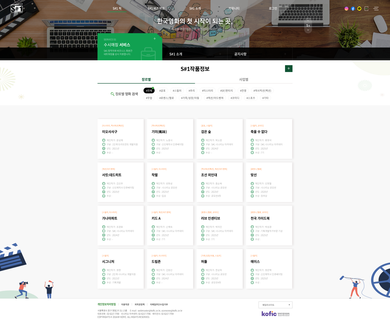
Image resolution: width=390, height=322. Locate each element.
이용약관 (125, 304)
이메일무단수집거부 (159, 304)
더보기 (288, 68)
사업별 (243, 79)
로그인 (273, 8)
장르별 (146, 79)
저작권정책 (140, 304)
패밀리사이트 (268, 304)
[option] (195, 30)
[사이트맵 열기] (376, 8)
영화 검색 (131, 94)
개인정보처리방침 (107, 304)
